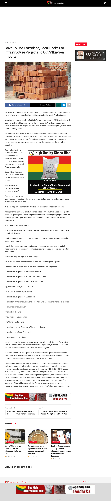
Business (13, 42)
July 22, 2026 (33, 456)
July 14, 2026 (56, 459)
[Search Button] (105, 3)
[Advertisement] (55, 23)
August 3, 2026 (10, 456)
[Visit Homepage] (55, 3)
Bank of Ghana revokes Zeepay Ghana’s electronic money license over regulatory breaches (61, 451)
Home (6, 42)
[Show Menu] (6, 3)
